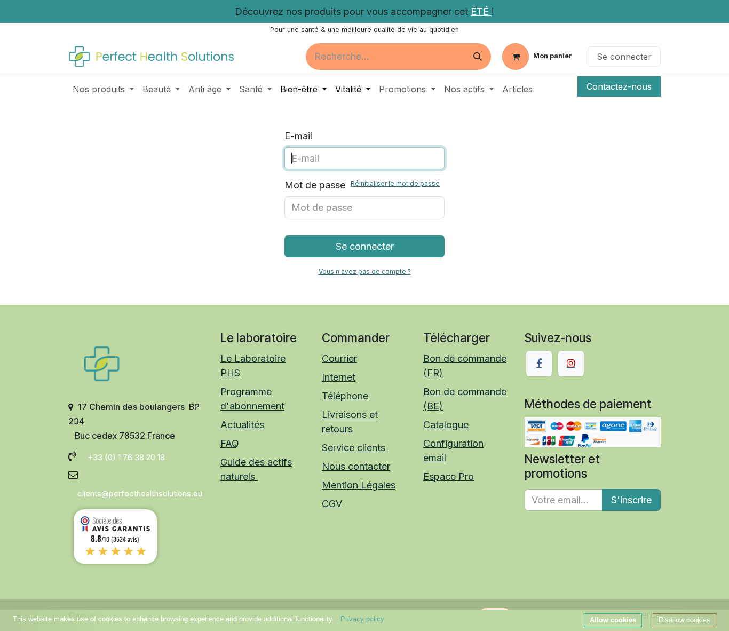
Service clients (355, 447)
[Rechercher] (477, 56)
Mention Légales (358, 485)
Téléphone (345, 395)
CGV (332, 503)
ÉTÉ (481, 11)
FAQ (229, 443)
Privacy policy (362, 619)
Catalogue (446, 424)
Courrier (339, 358)
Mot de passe (362, 185)
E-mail (298, 135)
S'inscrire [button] (631, 500)
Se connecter (624, 56)
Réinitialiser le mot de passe (395, 183)
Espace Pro (448, 476)
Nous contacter (356, 466)
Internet (338, 377)
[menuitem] (103, 89)
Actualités (242, 424)
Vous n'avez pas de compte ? (365, 271)
